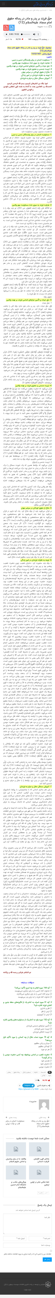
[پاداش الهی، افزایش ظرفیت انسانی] (39, 1149)
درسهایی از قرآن (27, 1072)
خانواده (36, 1072)
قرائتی (43, 1075)
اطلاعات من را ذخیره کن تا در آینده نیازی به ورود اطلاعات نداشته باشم (27, 1254)
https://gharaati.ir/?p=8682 (28, 1089)
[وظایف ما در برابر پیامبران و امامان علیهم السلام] (16, 1149)
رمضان (9, 1072)
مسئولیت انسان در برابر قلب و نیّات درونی (15, 1122)
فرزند (49, 1075)
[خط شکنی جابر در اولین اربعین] (39, 1172)
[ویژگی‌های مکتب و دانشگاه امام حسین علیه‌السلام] (16, 1172)
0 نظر (8, 39)
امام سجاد (43, 1072)
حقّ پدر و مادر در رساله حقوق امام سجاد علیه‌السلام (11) (40, 1123)
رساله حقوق (17, 1072)
